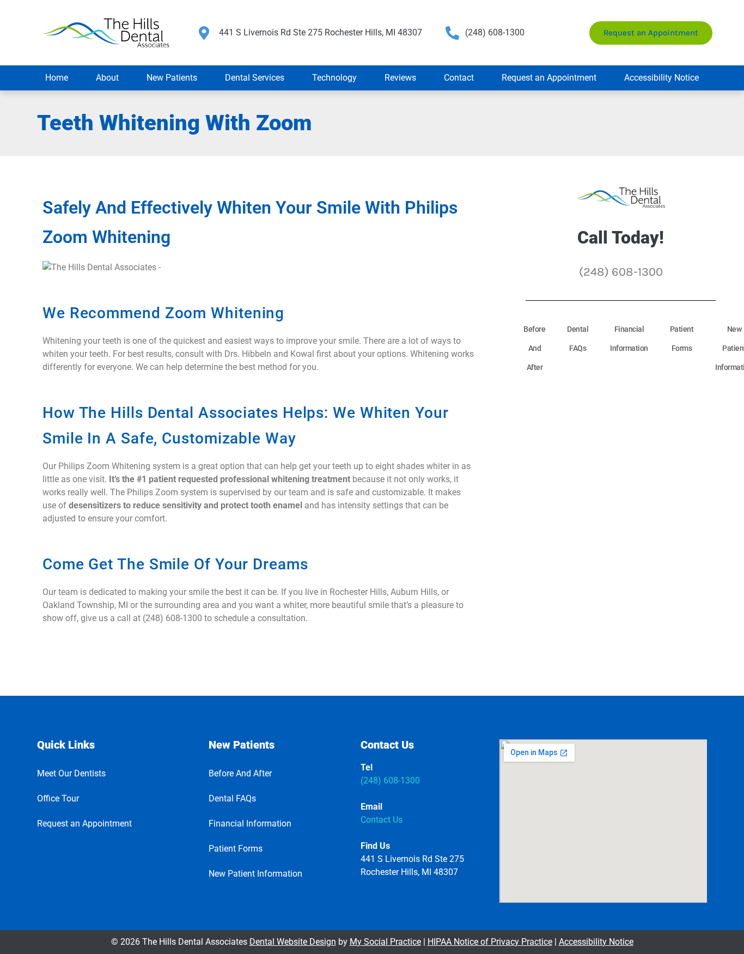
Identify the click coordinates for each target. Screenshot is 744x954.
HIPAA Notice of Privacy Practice (490, 942)
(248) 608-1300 (390, 780)
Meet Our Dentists (71, 773)
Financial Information (629, 339)
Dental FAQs (577, 339)
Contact (459, 77)
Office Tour (58, 798)
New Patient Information (255, 873)
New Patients (172, 77)
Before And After (534, 348)
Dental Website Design (292, 942)
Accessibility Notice (661, 77)
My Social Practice (385, 942)
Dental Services (254, 77)
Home (56, 77)
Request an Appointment (549, 77)
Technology (334, 77)
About (107, 77)
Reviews (400, 77)
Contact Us (382, 820)
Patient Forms (682, 339)
